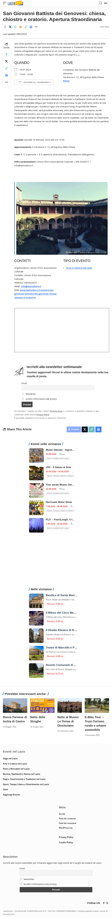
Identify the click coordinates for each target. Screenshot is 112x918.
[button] (5, 3)
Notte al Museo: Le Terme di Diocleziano (68, 721)
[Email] (21, 27)
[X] (107, 903)
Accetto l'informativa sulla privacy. (41, 399)
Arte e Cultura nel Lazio (79, 267)
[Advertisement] (56, 561)
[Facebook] (103, 903)
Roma (66, 80)
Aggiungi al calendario (36, 82)
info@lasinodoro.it (31, 286)
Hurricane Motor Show (59, 502)
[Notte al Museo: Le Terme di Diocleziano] (69, 705)
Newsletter (30, 394)
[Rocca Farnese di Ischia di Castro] (15, 705)
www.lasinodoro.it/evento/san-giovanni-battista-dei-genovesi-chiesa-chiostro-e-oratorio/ (35, 294)
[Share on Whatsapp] (15, 27)
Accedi (62, 814)
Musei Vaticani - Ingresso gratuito (65, 449)
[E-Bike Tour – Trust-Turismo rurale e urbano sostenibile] (97, 705)
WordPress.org (65, 828)
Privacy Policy (42, 414)
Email (24, 383)
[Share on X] (10, 27)
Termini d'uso (56, 411)
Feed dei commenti (67, 823)
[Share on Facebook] (5, 27)
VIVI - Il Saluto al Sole (58, 467)
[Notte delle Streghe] (42, 705)
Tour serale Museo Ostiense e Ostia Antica (70, 484)
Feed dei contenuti (67, 819)
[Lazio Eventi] (15, 3)
